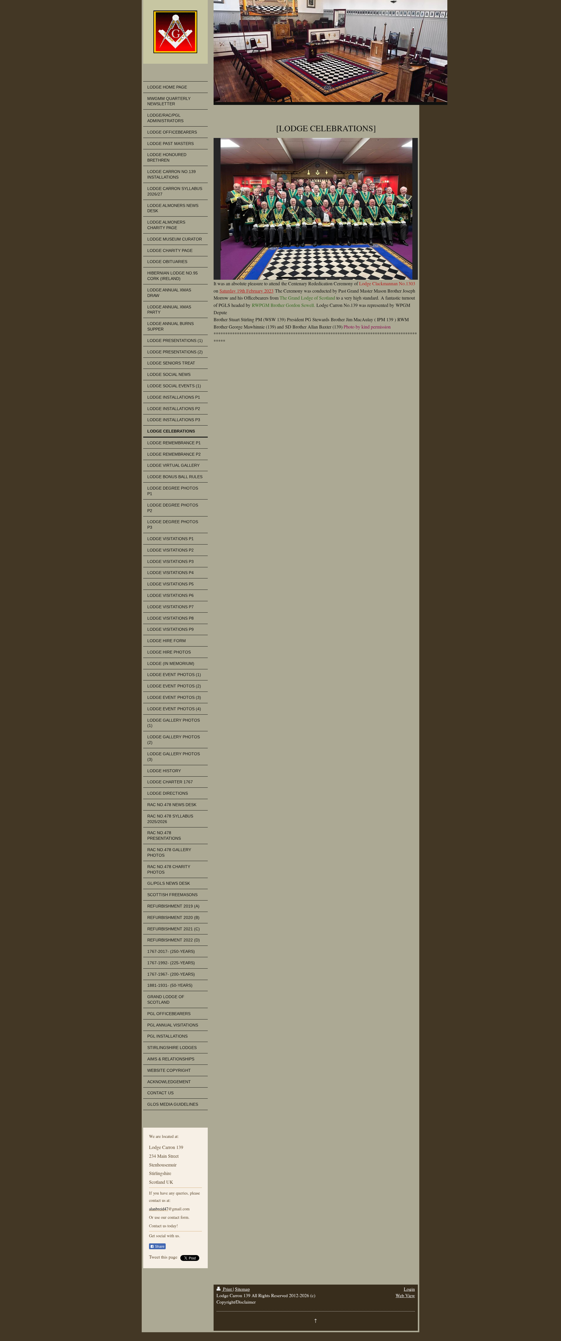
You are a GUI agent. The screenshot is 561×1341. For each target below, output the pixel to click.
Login (409, 1289)
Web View (405, 1295)
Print (227, 1289)
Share (159, 1247)
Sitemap (242, 1289)
